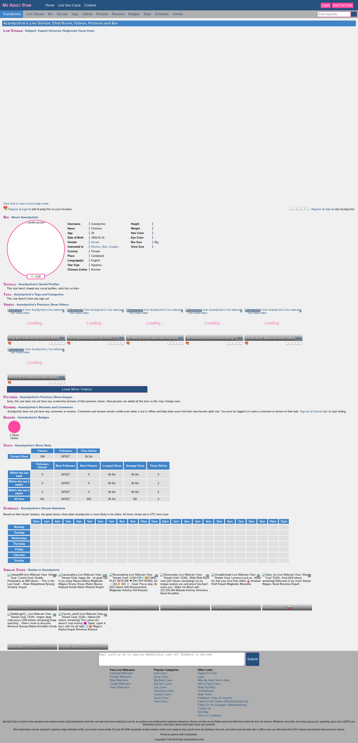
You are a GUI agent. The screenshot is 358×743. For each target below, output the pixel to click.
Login (326, 5)
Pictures (102, 14)
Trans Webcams (119, 687)
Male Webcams (119, 680)
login (25, 209)
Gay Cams (160, 687)
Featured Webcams (121, 673)
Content (90, 5)
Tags (74, 14)
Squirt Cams (161, 697)
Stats (147, 14)
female (95, 242)
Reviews (118, 14)
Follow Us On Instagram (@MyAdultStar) (222, 704)
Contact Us (204, 708)
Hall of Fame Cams (209, 683)
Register (13, 209)
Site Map (203, 712)
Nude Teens (205, 694)
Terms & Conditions (209, 715)
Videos (87, 14)
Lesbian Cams (162, 694)
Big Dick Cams (163, 683)
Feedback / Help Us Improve (215, 697)
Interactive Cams (164, 690)
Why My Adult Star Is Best (214, 680)
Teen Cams (161, 701)
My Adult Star (16, 5)
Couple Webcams (120, 683)
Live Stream (35, 14)
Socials (62, 14)
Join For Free (342, 5)
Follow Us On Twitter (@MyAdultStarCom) (223, 701)
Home (50, 5)
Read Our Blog (206, 687)
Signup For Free (207, 673)
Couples (114, 246)
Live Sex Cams (69, 5)
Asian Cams (161, 676)
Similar (178, 14)
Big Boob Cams (163, 680)
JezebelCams (206, 690)
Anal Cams (160, 673)
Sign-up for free (309, 411)
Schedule (162, 14)
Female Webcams (121, 676)
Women (95, 246)
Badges (134, 14)
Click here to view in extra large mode (25, 203)
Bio (50, 14)
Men (104, 246)
